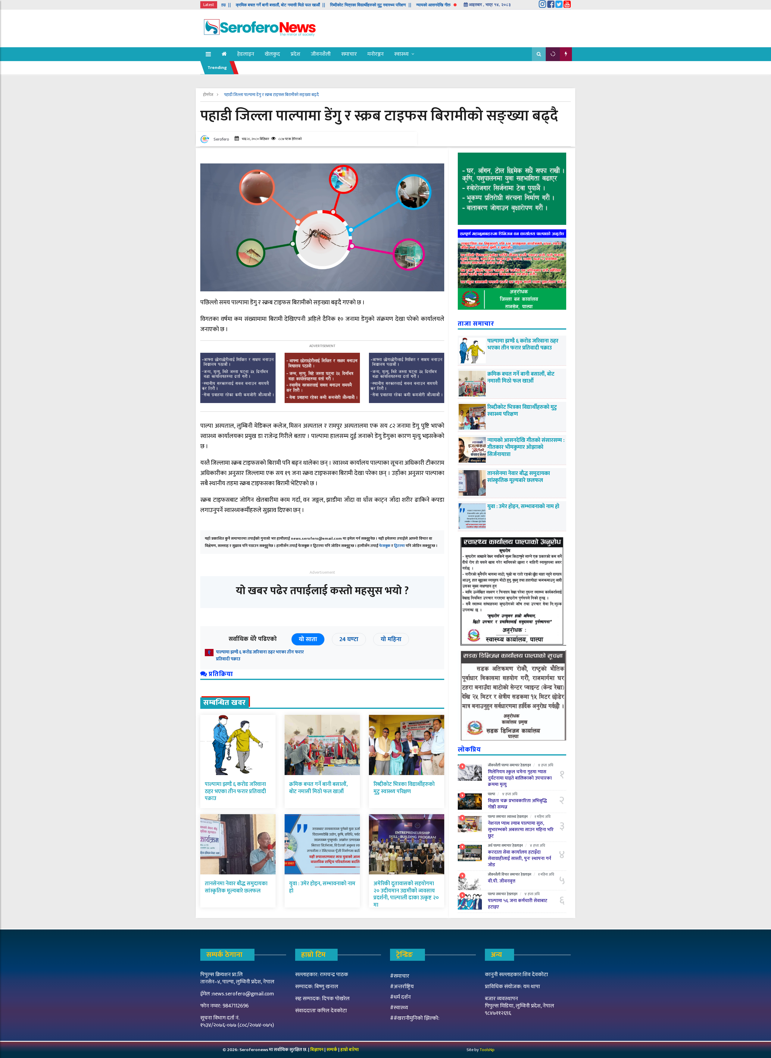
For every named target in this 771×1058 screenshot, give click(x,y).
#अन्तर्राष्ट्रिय (402, 986)
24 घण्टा (348, 639)
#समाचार (399, 976)
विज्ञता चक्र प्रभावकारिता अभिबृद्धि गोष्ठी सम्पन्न (517, 804)
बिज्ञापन (316, 1049)
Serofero (221, 139)
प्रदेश (295, 54)
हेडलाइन (245, 54)
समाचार (349, 54)
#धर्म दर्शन (400, 997)
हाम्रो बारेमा (349, 1049)
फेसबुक (384, 545)
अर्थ (490, 845)
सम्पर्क (332, 1049)
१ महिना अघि (543, 817)
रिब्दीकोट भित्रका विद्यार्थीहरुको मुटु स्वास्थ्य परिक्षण (404, 788)
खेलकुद (272, 54)
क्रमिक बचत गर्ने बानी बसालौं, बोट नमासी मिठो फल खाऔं (318, 788)
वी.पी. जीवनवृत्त (501, 881)
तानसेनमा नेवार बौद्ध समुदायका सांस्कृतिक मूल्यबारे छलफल (236, 887)
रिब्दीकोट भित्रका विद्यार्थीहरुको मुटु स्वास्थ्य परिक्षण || (321, 5)
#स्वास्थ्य (399, 1007)
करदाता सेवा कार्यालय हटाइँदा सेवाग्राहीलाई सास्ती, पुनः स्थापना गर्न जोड (519, 858)
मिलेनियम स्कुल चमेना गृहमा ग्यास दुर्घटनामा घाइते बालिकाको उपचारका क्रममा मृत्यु (520, 778)
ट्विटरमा (399, 545)
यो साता (308, 639)
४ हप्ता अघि (545, 765)
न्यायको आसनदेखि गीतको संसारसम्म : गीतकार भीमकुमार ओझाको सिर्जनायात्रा (525, 447)
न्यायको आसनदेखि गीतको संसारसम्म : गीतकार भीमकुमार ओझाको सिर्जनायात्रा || (427, 5)
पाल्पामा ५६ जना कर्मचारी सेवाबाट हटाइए (517, 904)
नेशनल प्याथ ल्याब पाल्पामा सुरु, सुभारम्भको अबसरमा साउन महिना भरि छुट (521, 829)
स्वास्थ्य (401, 54)
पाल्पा (505, 765)
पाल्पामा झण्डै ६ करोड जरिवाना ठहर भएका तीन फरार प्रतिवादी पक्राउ (260, 655)
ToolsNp (487, 1049)
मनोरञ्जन (375, 54)
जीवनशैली (321, 54)
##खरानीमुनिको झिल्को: (414, 1018)
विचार (505, 874)
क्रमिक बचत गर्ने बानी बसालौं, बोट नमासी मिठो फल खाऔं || (231, 5)
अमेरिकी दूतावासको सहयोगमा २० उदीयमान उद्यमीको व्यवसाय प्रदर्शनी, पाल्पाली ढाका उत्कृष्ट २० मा (406, 894)
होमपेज (208, 94)
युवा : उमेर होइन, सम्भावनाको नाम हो (322, 887)
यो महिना (391, 639)
